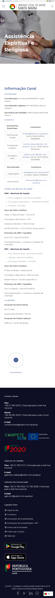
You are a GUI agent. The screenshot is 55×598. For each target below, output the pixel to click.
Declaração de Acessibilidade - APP (22, 523)
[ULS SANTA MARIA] (27, 6)
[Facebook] (18, 593)
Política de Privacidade (17, 527)
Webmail (11, 536)
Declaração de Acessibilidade (20, 519)
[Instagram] (37, 593)
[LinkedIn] (31, 593)
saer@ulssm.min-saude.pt (34, 172)
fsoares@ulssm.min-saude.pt (35, 134)
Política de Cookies (15, 532)
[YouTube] (24, 593)
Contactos (11, 514)
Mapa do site (12, 510)
